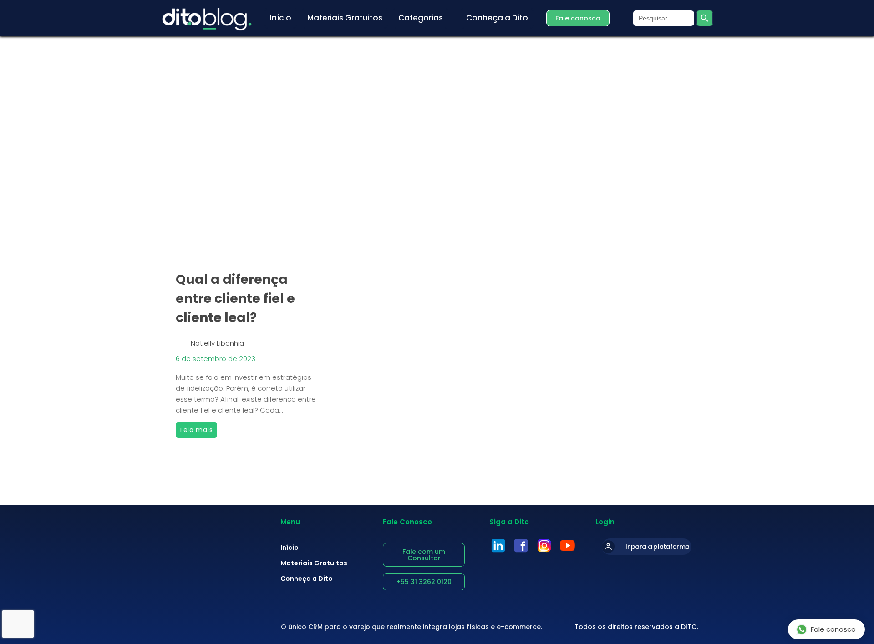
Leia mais (198, 428)
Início (289, 547)
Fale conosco (833, 629)
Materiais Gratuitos (313, 563)
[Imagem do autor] (181, 340)
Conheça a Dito (306, 578)
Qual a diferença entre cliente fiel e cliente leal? (235, 299)
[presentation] (247, 198)
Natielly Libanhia (217, 343)
